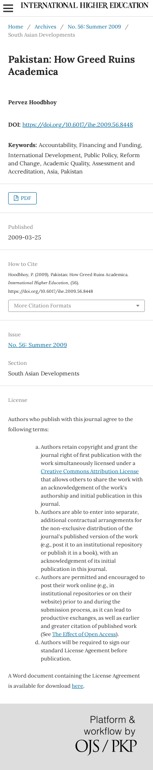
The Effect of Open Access (84, 634)
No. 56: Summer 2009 (94, 26)
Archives (45, 26)
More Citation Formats (42, 305)
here (77, 685)
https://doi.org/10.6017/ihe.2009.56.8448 (77, 124)
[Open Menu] (8, 8)
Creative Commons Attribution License (90, 471)
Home (15, 26)
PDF (25, 198)
